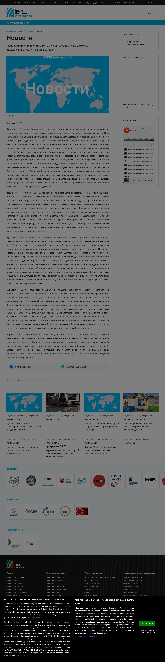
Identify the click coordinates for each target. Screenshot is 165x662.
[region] (82, 629)
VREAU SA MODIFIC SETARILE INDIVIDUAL (146, 631)
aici (24, 642)
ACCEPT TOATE (147, 623)
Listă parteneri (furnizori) (86, 636)
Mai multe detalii (35, 618)
